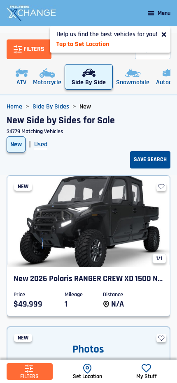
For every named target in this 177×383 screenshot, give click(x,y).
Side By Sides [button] (51, 106)
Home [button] (14, 106)
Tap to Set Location (82, 44)
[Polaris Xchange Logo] (31, 13)
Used (40, 144)
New (16, 144)
